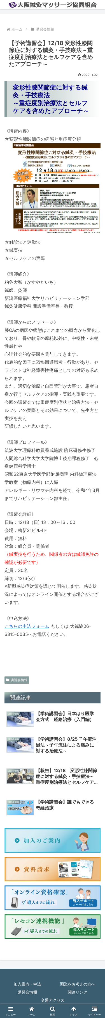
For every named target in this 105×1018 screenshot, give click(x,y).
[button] (94, 823)
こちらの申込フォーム (26, 626)
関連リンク (77, 992)
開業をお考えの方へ (77, 984)
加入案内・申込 (27, 984)
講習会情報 (19, 680)
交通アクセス (52, 1000)
